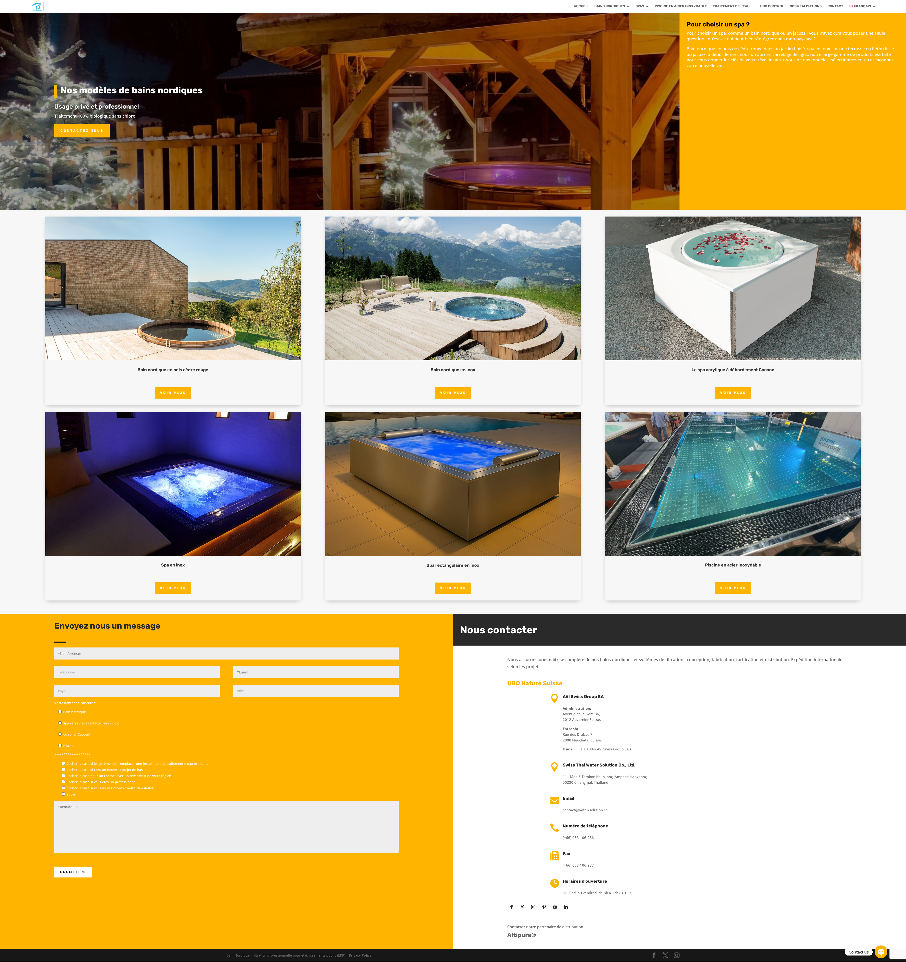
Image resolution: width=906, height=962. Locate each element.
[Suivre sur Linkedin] (566, 907)
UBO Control (772, 6)
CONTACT (835, 6)
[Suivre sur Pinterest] (544, 907)
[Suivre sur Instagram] (533, 907)
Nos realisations (806, 6)
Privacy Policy (360, 955)
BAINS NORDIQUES (609, 6)
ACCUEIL (581, 6)
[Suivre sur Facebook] (511, 907)
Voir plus (173, 393)
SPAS (640, 6)
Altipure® (521, 935)
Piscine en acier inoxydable (681, 6)
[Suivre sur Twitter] (522, 907)
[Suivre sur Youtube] (555, 907)
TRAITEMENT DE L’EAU (731, 6)
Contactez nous (82, 131)
